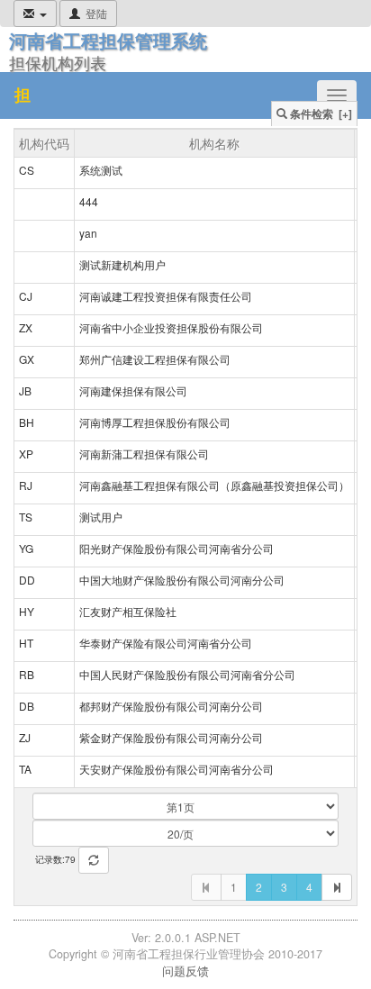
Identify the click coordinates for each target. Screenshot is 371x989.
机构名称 (214, 143)
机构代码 (44, 143)
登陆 (96, 13)
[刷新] (93, 860)
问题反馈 (185, 971)
